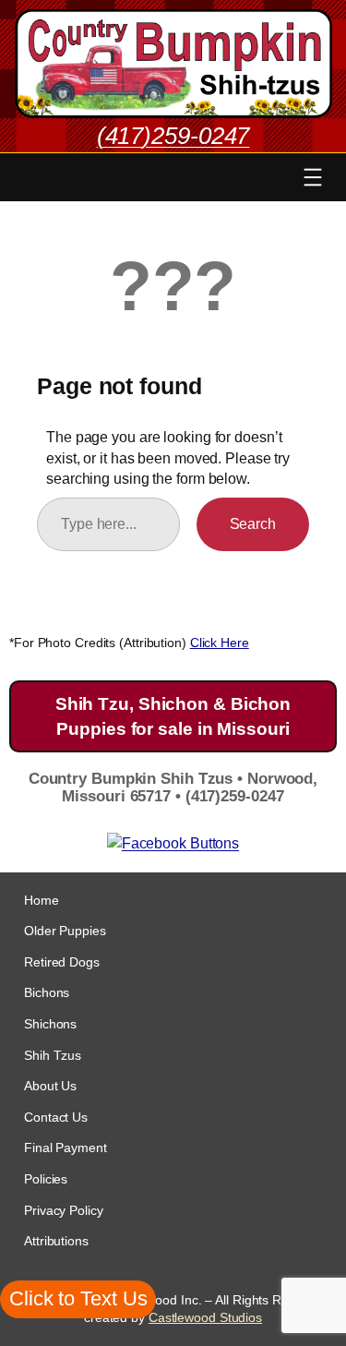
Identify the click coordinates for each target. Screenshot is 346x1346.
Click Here (219, 642)
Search (253, 523)
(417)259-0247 (173, 136)
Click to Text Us (78, 1298)
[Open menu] (313, 177)
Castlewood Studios (205, 1317)
